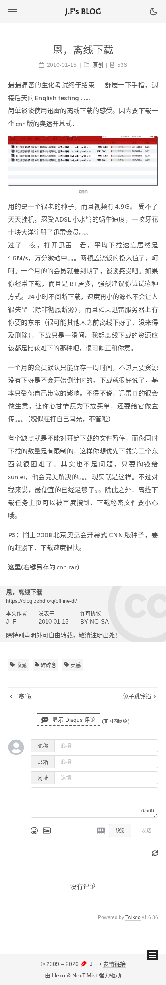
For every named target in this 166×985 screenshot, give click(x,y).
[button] (12, 11)
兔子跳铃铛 (137, 696)
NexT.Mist (84, 975)
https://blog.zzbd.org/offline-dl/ (41, 601)
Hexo (58, 975)
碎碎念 (47, 665)
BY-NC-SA (94, 621)
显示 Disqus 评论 (73, 720)
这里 (14, 567)
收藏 (21, 665)
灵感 (75, 665)
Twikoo (133, 917)
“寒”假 (23, 696)
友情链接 (114, 964)
